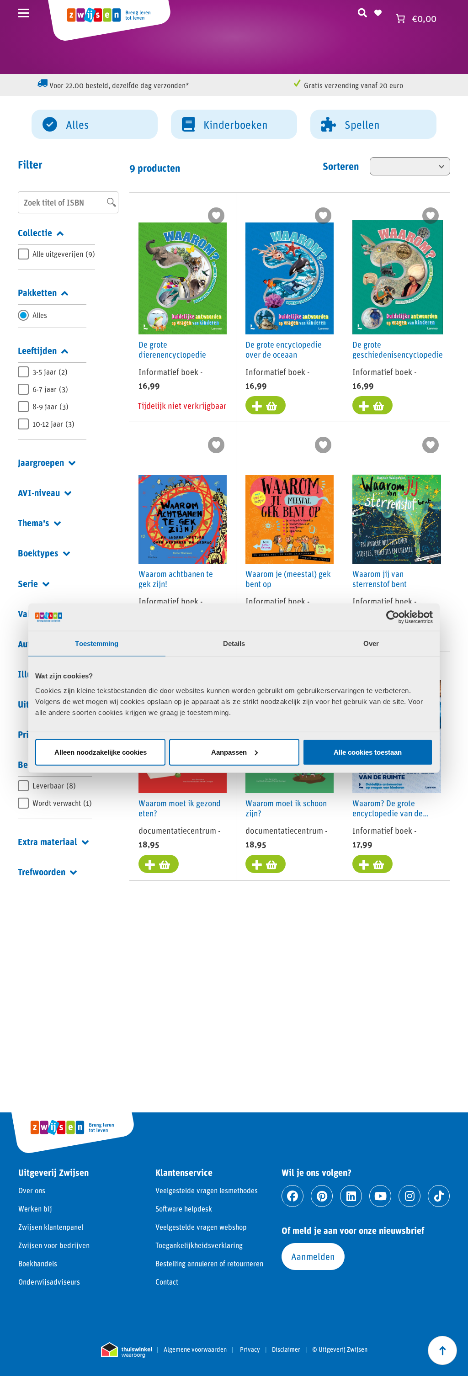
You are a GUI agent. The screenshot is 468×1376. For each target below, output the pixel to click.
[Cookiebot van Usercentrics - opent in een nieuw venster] (393, 617)
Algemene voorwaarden (195, 1349)
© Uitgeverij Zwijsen (339, 1349)
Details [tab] (234, 643)
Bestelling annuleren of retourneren (209, 1263)
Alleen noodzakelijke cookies (100, 752)
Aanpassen (229, 752)
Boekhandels (37, 1263)
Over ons (31, 1190)
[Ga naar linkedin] (351, 1196)
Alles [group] (77, 124)
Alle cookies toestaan (368, 752)
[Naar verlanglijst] (378, 11)
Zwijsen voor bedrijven (54, 1245)
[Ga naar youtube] (380, 1196)
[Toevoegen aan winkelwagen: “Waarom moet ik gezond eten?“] (158, 864)
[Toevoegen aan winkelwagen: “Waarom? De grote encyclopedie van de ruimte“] (372, 864)
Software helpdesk (183, 1208)
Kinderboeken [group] (235, 124)
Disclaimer (286, 1349)
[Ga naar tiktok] (439, 1196)
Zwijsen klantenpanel (50, 1227)
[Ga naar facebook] (292, 1196)
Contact (166, 1281)
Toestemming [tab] (96, 643)
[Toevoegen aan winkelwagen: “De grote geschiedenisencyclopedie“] (372, 405)
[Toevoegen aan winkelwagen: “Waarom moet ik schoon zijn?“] (265, 864)
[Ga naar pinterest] (322, 1196)
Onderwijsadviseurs (49, 1281)
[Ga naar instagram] (409, 1196)
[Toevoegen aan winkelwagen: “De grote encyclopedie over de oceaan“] (265, 405)
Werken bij (35, 1208)
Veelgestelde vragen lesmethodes (206, 1190)
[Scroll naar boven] (442, 1350)
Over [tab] (371, 643)
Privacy (250, 1349)
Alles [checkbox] (39, 315)
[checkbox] (56, 254)
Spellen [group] (362, 124)
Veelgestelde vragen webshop (201, 1227)
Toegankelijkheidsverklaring (199, 1245)
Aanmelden (313, 1256)
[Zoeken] (362, 11)
